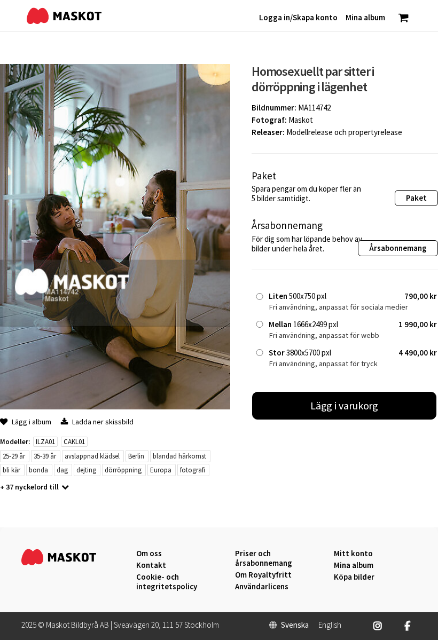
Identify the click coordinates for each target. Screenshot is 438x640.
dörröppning (123, 470)
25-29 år (14, 456)
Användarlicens (261, 586)
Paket (416, 198)
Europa (160, 470)
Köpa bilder (354, 577)
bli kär (11, 470)
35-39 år (45, 456)
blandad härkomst (179, 456)
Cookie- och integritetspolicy (166, 581)
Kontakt (151, 565)
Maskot (300, 120)
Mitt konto (353, 553)
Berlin (136, 456)
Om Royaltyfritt (263, 575)
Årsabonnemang (398, 248)
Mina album (353, 565)
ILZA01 (45, 441)
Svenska (295, 625)
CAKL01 (74, 441)
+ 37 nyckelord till (29, 487)
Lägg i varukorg (344, 405)
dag (62, 470)
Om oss (149, 553)
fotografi (192, 470)
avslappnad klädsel (92, 456)
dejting (86, 470)
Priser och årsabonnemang (263, 558)
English (329, 625)
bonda (38, 470)
